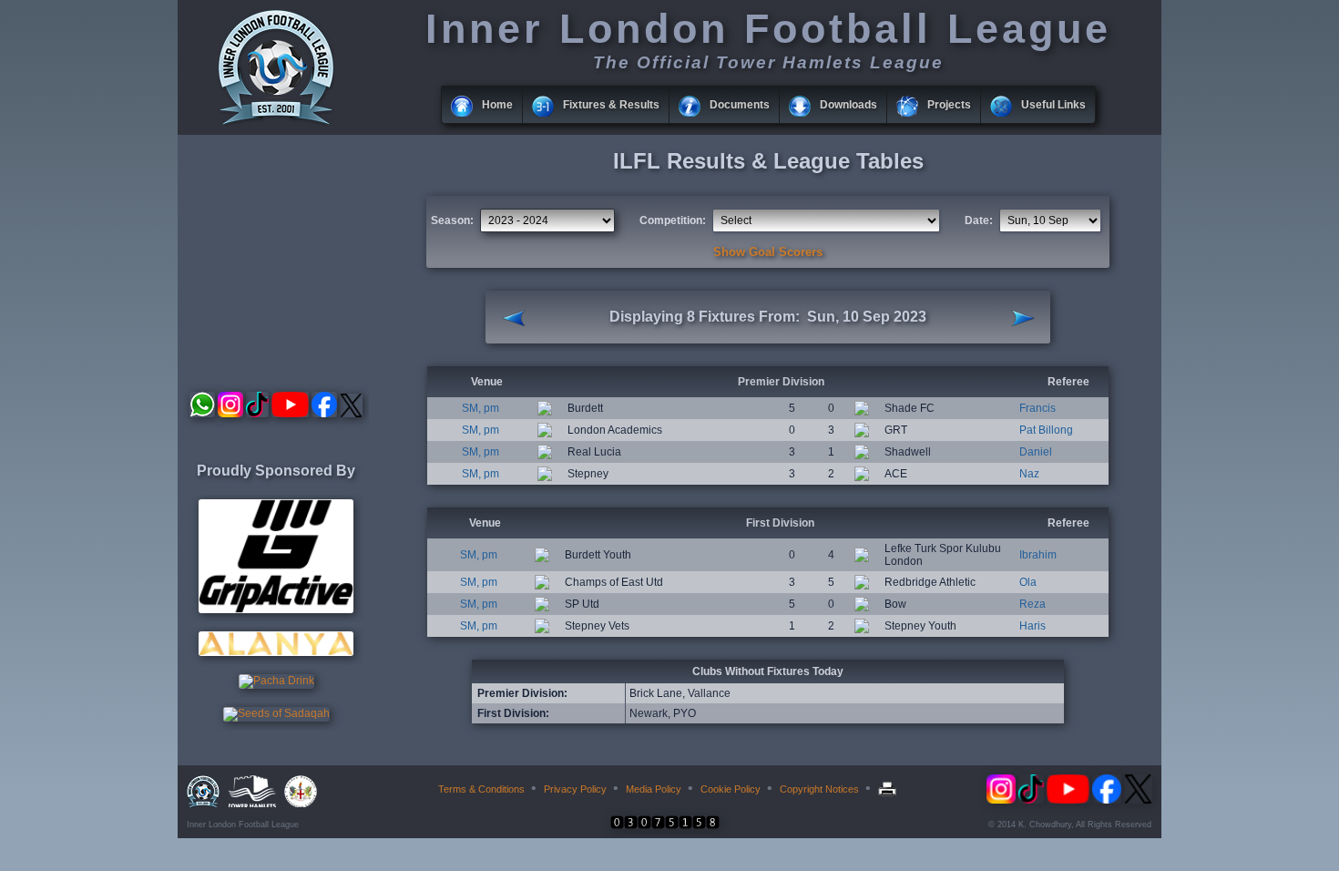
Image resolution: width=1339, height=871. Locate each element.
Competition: (672, 220)
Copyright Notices (819, 789)
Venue (487, 381)
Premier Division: (522, 693)
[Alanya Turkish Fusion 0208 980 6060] (276, 652)
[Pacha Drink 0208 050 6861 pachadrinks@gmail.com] (276, 680)
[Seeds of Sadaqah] (276, 713)
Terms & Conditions (481, 789)
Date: (979, 220)
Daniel (1035, 452)
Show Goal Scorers (768, 252)
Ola (1028, 582)
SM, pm (480, 408)
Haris (1032, 626)
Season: (452, 220)
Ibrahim (1038, 554)
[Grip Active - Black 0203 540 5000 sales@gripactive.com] (276, 609)
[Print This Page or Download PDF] (889, 789)
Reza (1032, 604)
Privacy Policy (575, 789)
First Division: (513, 713)
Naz (1029, 473)
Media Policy (653, 789)
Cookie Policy (730, 789)
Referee (1068, 381)
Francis (1037, 408)
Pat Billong (1046, 430)
